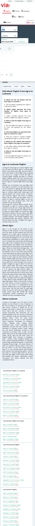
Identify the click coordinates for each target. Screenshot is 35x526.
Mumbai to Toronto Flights (11, 460)
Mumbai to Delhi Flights (10, 497)
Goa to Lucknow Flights (10, 390)
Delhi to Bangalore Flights (11, 501)
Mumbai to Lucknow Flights (11, 374)
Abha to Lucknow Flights (10, 415)
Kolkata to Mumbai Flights (11, 525)
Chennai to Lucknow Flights (11, 386)
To (2, 34)
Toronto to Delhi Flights (10, 456)
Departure (4, 39)
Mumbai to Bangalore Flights (12, 505)
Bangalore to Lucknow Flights (12, 378)
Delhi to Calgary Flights (10, 476)
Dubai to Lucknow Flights (11, 399)
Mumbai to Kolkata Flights (11, 517)
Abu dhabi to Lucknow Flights (12, 407)
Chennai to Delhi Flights (10, 521)
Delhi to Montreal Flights (10, 472)
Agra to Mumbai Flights (10, 425)
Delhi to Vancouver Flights (11, 452)
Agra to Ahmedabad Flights (11, 428)
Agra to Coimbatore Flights (11, 432)
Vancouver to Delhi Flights (11, 464)
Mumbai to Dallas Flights (10, 484)
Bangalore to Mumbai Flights (12, 509)
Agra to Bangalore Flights (11, 439)
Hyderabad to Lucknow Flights (12, 382)
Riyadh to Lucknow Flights (11, 403)
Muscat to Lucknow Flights (11, 411)
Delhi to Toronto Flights (10, 448)
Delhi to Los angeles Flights (11, 468)
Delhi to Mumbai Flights (10, 493)
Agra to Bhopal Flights (10, 436)
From (3, 28)
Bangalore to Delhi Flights (11, 513)
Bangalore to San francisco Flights (13, 480)
